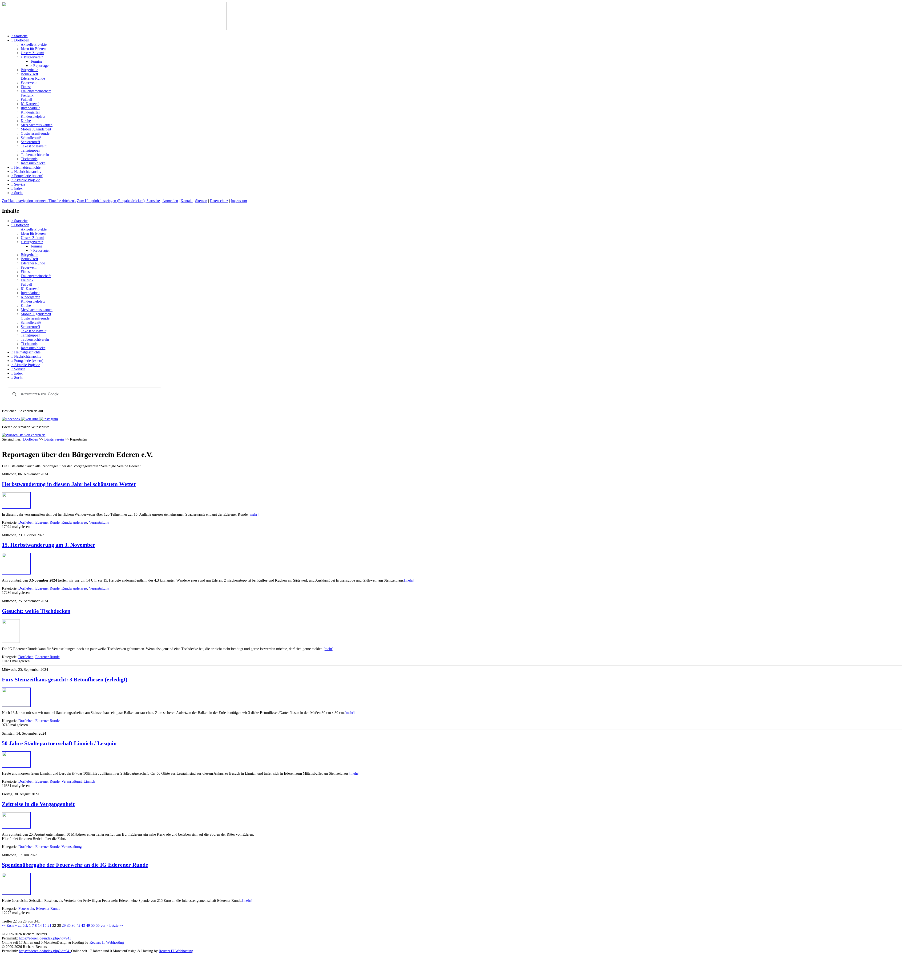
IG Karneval (30, 104)
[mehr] (253, 514)
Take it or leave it (33, 146)
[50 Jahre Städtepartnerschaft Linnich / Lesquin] (16, 766)
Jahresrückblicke (33, 163)
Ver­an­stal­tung (99, 522)
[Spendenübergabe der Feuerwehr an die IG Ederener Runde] (16, 893)
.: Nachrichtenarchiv (26, 172)
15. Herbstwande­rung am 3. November (48, 545)
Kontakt (187, 201)
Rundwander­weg (74, 522)
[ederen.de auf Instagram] (48, 419)
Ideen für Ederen (33, 49)
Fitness (26, 87)
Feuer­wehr (26, 908)
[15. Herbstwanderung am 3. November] (16, 573)
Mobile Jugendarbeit (36, 129)
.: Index (17, 188)
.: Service (18, 184)
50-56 (95, 925)
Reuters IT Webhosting (106, 942)
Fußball (26, 99)
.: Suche (17, 193)
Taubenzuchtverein (35, 155)
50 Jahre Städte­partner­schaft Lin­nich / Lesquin (59, 743)
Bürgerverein (54, 439)
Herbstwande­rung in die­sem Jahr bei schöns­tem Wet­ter (69, 484)
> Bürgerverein (32, 57)
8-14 (38, 925)
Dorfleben (30, 439)
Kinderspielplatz (33, 116)
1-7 (31, 925)
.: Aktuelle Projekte (25, 180)
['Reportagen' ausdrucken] (4, 444)
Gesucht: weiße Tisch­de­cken (36, 611)
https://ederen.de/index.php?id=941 (45, 938)
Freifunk (27, 95)
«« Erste (8, 925)
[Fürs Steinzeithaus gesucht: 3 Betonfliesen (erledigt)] (16, 705)
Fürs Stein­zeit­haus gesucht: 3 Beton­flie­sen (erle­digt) (64, 679)
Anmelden (170, 201)
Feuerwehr (29, 83)
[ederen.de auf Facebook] (11, 419)
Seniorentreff (30, 142)
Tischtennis (29, 159)
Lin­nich (89, 781)
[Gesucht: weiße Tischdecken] (11, 641)
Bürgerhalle (29, 70)
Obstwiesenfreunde (35, 133)
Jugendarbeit (30, 108)
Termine (36, 61)
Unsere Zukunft (32, 53)
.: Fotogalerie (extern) (27, 176)
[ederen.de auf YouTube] (29, 419)
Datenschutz (219, 201)
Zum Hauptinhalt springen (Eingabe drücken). (111, 201)
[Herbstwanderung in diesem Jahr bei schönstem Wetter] (16, 507)
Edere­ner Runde (47, 522)
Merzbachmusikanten (36, 125)
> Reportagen (40, 66)
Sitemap (201, 201)
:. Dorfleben (20, 40)
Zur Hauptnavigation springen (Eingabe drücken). (39, 201)
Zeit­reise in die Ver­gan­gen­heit (38, 804)
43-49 (85, 925)
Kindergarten (30, 112)
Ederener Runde (33, 78)
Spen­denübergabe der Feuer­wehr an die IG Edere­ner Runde (75, 865)
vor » (104, 925)
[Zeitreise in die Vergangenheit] (16, 827)
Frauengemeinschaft (36, 91)
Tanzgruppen (30, 150)
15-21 (47, 925)
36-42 (76, 925)
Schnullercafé (31, 138)
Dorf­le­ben (25, 522)
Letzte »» (116, 925)
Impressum (239, 201)
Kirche (26, 121)
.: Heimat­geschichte (25, 167)
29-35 (66, 925)
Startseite (153, 201)
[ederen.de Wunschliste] (23, 435)
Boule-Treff (29, 74)
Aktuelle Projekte (34, 44)
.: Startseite (19, 36)
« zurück (21, 925)
